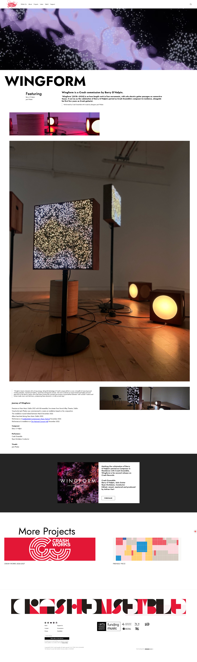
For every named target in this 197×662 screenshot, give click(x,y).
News (46, 625)
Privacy (46, 631)
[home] (12, 4)
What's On (24, 4)
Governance (60, 628)
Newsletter (59, 631)
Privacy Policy (65, 642)
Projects (36, 4)
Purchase (108, 498)
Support (52, 4)
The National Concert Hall (39, 421)
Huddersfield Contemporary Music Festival (36, 419)
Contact (46, 628)
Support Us (60, 625)
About (30, 4)
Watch (46, 4)
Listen (41, 4)
